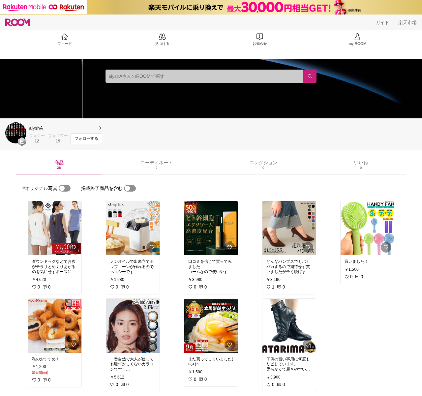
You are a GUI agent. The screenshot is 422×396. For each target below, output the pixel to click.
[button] (15, 132)
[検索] (309, 76)
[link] (54, 228)
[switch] (65, 188)
